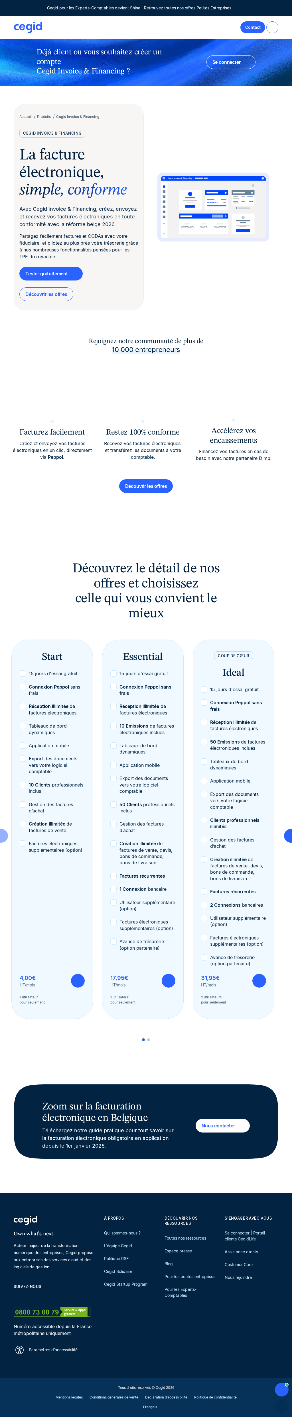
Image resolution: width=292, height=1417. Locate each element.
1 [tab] (143, 1039)
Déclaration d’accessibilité (166, 1397)
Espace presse (178, 1250)
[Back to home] (28, 27)
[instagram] (44, 1296)
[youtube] (30, 1296)
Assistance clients (241, 1251)
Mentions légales (69, 1397)
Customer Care (239, 1264)
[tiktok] (57, 1296)
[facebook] (71, 1296)
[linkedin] (16, 1296)
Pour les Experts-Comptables (180, 1292)
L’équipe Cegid (118, 1245)
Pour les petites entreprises (190, 1276)
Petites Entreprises (213, 7)
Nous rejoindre (238, 1277)
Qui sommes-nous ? (122, 1232)
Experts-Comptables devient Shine (107, 7)
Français (150, 1407)
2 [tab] (148, 1039)
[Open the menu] (272, 27)
